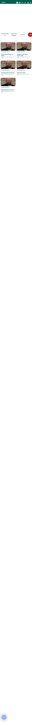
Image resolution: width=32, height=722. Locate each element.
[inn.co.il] (17, 3)
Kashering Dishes (5, 34)
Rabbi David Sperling (14, 34)
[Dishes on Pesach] (23, 69)
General (22, 34)
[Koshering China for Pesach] (8, 69)
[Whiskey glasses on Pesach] (8, 86)
